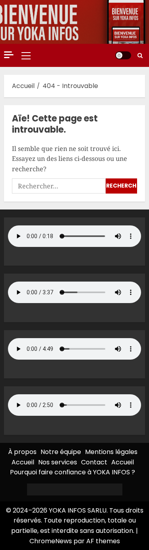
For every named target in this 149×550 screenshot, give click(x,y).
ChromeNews (50, 541)
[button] (26, 55)
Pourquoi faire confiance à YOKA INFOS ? (72, 472)
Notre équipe (61, 451)
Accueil (23, 462)
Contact (94, 462)
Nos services (57, 462)
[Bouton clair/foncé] (123, 55)
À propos (22, 451)
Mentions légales (111, 451)
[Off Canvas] (9, 54)
